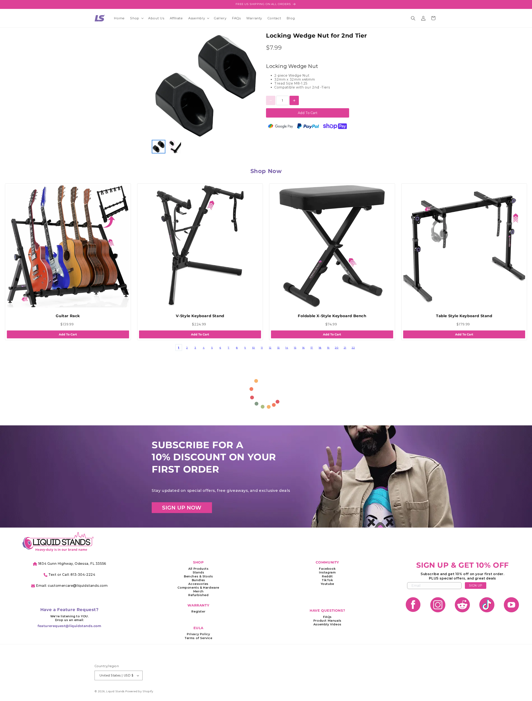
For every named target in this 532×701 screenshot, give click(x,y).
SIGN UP (475, 585)
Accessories (198, 584)
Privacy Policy (198, 634)
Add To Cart (308, 113)
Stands (198, 572)
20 (336, 347)
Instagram (327, 572)
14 (286, 347)
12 (270, 347)
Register (198, 611)
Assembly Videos (327, 624)
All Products (198, 569)
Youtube (327, 584)
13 (278, 347)
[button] (136, 18)
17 (311, 347)
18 (320, 347)
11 (262, 347)
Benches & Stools (198, 576)
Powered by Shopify (139, 691)
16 (303, 347)
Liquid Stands (115, 691)
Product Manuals (327, 620)
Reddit (327, 576)
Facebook (327, 569)
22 (353, 347)
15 (295, 347)
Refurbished (198, 595)
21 (345, 347)
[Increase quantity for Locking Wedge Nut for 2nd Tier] (294, 100)
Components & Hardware (198, 587)
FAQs (327, 617)
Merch (198, 591)
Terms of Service (198, 638)
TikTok (327, 580)
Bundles (198, 580)
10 (253, 347)
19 (328, 347)
